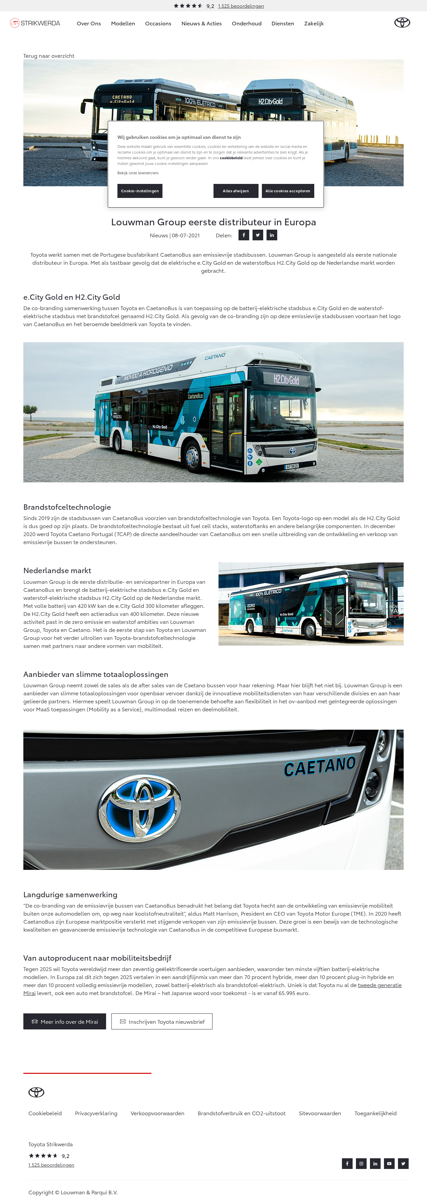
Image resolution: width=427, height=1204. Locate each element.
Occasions (158, 23)
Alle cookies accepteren (288, 190)
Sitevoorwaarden (320, 1113)
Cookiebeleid (45, 1113)
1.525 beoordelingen (241, 5)
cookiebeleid (231, 157)
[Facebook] (244, 235)
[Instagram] (361, 1163)
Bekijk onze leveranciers (137, 172)
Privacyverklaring (96, 1113)
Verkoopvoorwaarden (157, 1113)
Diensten (283, 23)
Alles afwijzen (236, 190)
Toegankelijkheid (376, 1113)
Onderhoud (247, 23)
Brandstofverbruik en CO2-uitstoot (242, 1113)
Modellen (123, 23)
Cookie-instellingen (140, 190)
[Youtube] (389, 1163)
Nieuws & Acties (201, 23)
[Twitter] (258, 235)
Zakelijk (314, 23)
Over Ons (89, 23)
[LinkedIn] (272, 235)
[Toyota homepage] (402, 22)
